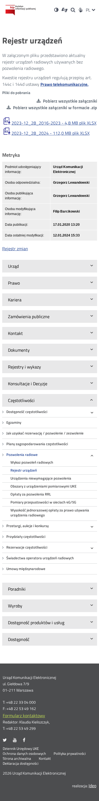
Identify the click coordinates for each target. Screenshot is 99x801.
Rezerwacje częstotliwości (26, 547)
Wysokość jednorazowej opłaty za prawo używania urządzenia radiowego (49, 513)
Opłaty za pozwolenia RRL (30, 494)
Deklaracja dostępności (20, 763)
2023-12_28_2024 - (51, 133)
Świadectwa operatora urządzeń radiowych (40, 558)
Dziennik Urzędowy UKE (21, 748)
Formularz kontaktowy (24, 715)
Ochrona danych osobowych (24, 753)
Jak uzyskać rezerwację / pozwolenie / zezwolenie (45, 433)
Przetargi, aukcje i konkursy (27, 526)
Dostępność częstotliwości (26, 411)
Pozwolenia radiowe (22, 454)
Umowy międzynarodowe (25, 568)
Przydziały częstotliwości (25, 536)
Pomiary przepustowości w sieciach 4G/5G (43, 502)
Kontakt (45, 758)
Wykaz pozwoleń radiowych (31, 462)
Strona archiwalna (17, 758)
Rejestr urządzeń (23, 470)
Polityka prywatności (70, 753)
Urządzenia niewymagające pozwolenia (40, 478)
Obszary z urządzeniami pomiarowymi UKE (43, 486)
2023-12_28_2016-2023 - (54, 123)
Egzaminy (13, 422)
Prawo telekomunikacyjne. (64, 84)
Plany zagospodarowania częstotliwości (37, 444)
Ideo (92, 785)
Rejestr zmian (15, 248)
